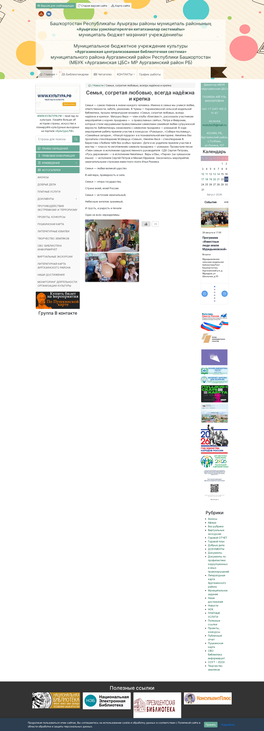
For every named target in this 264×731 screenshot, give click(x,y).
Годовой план (216, 541)
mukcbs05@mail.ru (214, 125)
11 (206, 174)
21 (218, 179)
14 (218, 174)
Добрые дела (216, 545)
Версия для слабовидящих (57, 5)
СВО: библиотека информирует (216, 654)
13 (214, 174)
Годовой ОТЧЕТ (217, 537)
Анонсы (212, 518)
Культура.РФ (64, 130)
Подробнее (228, 724)
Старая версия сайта (93, 5)
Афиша (212, 522)
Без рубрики (215, 526)
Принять (211, 724)
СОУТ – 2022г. (216, 662)
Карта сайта (122, 5)
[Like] (146, 224)
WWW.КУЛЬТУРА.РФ (49, 115)
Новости (213, 605)
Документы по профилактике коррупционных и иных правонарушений (218, 564)
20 (214, 179)
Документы (215, 552)
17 (202, 179)
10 (202, 174)
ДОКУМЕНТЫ (216, 548)
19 (210, 179)
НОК (210, 609)
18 (206, 179)
